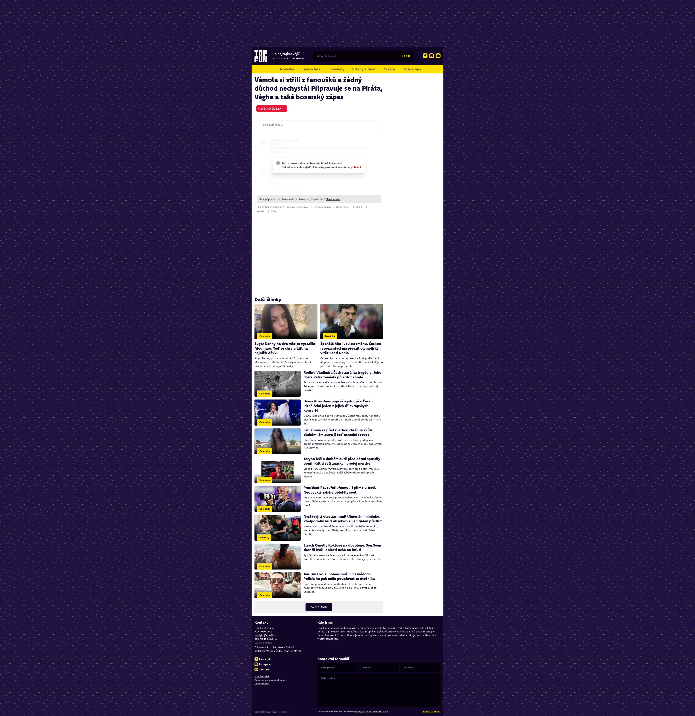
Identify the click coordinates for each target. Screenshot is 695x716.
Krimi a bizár (312, 69)
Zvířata (389, 69)
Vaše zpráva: (328, 678)
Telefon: (409, 667)
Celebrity (337, 69)
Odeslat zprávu (431, 711)
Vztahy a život (364, 69)
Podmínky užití (261, 676)
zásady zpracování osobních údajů (371, 711)
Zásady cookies (261, 683)
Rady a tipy (412, 69)
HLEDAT (405, 56)
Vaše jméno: (328, 667)
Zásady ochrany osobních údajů (270, 680)
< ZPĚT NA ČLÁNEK (269, 108)
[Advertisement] (318, 255)
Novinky (287, 69)
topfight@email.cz (265, 635)
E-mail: (367, 667)
